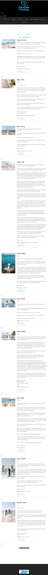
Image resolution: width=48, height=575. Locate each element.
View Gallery (20, 71)
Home (19, 34)
